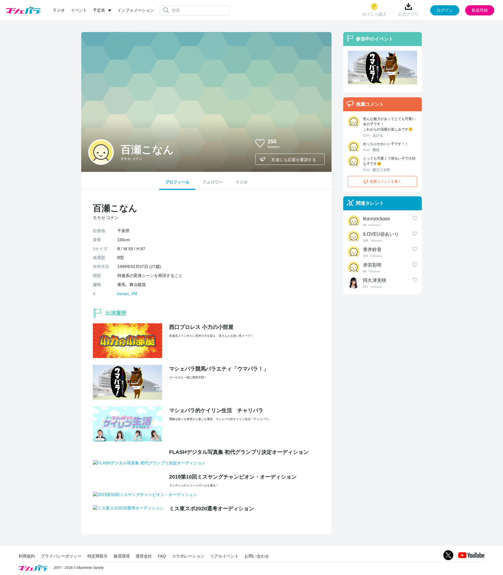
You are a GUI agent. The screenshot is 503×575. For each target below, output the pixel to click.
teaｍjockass (376, 218)
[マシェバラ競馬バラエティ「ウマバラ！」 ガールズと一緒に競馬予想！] (382, 67)
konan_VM (127, 293)
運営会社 (144, 556)
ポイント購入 (374, 14)
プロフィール (177, 182)
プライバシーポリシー (61, 556)
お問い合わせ (257, 556)
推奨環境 (122, 556)
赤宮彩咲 (372, 264)
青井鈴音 (372, 249)
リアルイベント (224, 556)
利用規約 (27, 556)
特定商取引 (97, 556)
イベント (79, 10)
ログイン (445, 10)
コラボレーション (188, 556)
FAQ (162, 556)
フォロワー (212, 182)
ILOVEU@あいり (381, 234)
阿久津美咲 (374, 280)
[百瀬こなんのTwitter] (315, 143)
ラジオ (59, 10)
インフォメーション (135, 10)
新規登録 (480, 10)
